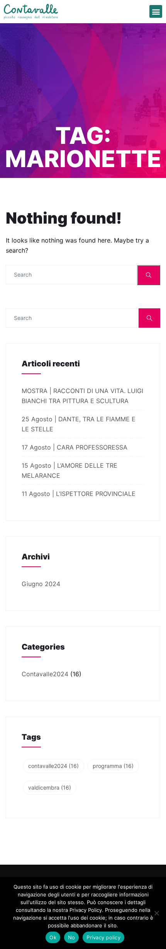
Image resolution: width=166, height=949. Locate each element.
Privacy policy (103, 937)
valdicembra (49, 787)
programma (113, 766)
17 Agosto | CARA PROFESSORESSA (75, 447)
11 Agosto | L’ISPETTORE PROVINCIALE (79, 494)
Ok (52, 937)
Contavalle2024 (45, 674)
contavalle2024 (53, 766)
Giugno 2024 (41, 584)
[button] (155, 11)
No (71, 937)
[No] (156, 913)
